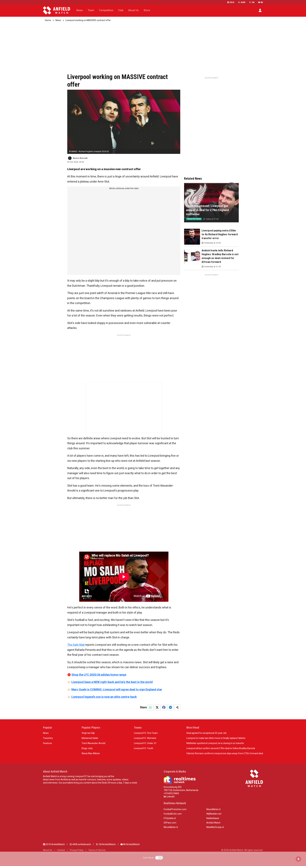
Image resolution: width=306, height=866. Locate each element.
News (58, 20)
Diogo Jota (87, 748)
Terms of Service (97, 850)
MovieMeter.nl (171, 827)
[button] (260, 10)
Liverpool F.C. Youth (143, 748)
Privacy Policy (77, 850)
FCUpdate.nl (170, 818)
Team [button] (91, 10)
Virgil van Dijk (88, 733)
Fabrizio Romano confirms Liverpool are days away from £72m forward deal (224, 753)
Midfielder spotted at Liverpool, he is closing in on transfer (215, 743)
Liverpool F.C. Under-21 (145, 743)
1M (252, 2)
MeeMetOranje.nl (215, 827)
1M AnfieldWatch (107, 844)
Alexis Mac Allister (91, 753)
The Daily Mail (76, 644)
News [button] (79, 10)
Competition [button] (106, 10)
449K (243, 2)
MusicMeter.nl (213, 809)
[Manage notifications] (298, 859)
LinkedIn (170, 796)
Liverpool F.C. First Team (146, 733)
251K (232, 2)
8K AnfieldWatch (131, 844)
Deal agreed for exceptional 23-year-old (206, 733)
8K (262, 2)
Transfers (48, 738)
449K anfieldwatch (81, 844)
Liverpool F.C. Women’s (145, 738)
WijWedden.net (213, 813)
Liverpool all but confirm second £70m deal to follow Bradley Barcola (220, 748)
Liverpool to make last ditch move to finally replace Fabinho (215, 738)
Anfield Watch (213, 822)
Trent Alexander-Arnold (93, 743)
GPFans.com (170, 822)
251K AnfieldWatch (55, 844)
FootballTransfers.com (175, 809)
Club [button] (120, 10)
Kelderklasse (212, 818)
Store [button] (147, 10)
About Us (47, 850)
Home (48, 20)
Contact (61, 850)
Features (47, 743)
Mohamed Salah (90, 738)
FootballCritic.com (173, 813)
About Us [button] (133, 10)
